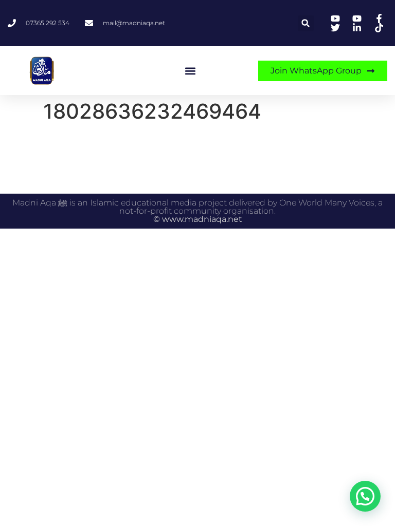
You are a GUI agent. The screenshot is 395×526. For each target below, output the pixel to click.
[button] (306, 23)
